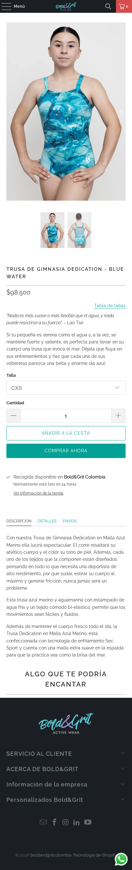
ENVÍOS (70, 521)
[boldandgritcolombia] (66, 6)
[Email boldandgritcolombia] (43, 823)
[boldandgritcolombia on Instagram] (65, 823)
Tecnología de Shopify (95, 855)
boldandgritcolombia (50, 855)
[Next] (121, 112)
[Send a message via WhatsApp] (121, 859)
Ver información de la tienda (38, 493)
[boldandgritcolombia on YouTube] (88, 823)
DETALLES (47, 521)
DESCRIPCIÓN (18, 521)
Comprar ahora (66, 450)
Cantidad (15, 402)
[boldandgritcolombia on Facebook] (54, 823)
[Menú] (3, 6)
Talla (11, 375)
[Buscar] (108, 6)
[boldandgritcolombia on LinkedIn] (77, 823)
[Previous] (11, 112)
